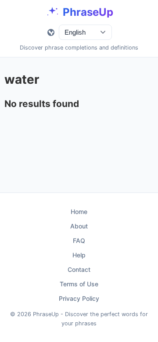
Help (79, 255)
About (79, 226)
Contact (79, 269)
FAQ (79, 240)
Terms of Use (79, 284)
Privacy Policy (79, 298)
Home (79, 211)
